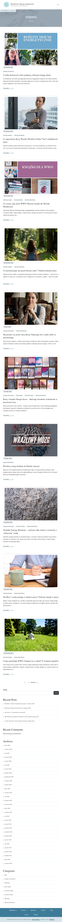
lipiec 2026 (7, 745)
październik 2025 (9, 776)
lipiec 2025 (7, 788)
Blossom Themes (36, 919)
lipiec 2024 (7, 808)
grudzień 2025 (8, 773)
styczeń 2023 (8, 847)
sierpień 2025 (8, 784)
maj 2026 (7, 753)
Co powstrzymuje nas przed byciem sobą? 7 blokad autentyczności (30, 270)
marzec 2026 (8, 761)
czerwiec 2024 (8, 812)
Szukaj (5, 689)
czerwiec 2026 (8, 749)
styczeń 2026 (8, 769)
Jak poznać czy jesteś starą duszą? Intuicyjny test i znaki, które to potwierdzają (29, 336)
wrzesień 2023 (8, 832)
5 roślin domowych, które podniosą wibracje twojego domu (27, 75)
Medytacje (7, 882)
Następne (33, 682)
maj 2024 (7, 816)
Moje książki (19, 395)
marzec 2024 (8, 820)
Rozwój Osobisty (7, 135)
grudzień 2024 (8, 800)
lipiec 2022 (7, 859)
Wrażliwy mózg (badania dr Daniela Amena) (21, 466)
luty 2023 (7, 843)
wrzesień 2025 (8, 780)
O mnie (26, 914)
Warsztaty (7, 898)
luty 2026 (7, 765)
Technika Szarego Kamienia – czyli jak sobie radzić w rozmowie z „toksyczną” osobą (30, 531)
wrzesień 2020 (8, 863)
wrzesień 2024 (8, 804)
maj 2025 (7, 796)
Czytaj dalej (6, 88)
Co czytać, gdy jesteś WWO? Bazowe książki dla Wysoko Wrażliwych (26, 205)
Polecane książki (7, 199)
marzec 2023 (8, 839)
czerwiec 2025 (8, 792)
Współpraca (12, 910)
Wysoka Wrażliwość (19, 135)
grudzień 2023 (8, 828)
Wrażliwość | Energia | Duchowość (22, 4)
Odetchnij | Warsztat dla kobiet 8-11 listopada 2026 (18, 708)
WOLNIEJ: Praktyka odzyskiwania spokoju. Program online (20, 703)
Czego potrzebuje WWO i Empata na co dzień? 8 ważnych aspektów (31, 661)
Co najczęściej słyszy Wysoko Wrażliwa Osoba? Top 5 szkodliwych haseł (30, 140)
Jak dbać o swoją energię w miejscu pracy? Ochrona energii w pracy (31, 597)
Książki (43, 910)
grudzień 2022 (8, 851)
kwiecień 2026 (8, 757)
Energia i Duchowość (8, 71)
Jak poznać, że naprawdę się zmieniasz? (15, 712)
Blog (6, 875)
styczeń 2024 (8, 824)
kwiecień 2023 (8, 835)
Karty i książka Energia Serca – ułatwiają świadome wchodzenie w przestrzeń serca (30, 400)
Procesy (23, 910)
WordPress (51, 919)
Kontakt (36, 914)
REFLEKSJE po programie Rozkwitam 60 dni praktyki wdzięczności (22, 716)
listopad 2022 (8, 855)
